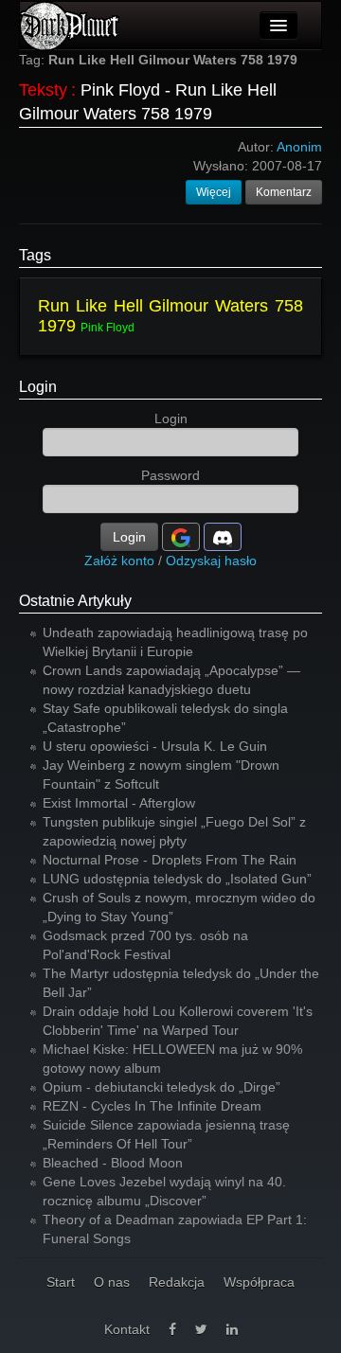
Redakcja (177, 1282)
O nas (112, 1282)
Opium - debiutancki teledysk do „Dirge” (161, 1087)
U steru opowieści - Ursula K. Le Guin (155, 746)
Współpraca (259, 1282)
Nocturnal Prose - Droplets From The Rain (169, 859)
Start (60, 1282)
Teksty (43, 89)
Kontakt (127, 1329)
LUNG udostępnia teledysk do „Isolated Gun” (177, 878)
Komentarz (284, 192)
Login (38, 387)
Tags (35, 255)
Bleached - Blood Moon (113, 1162)
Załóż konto (119, 560)
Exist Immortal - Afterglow (119, 802)
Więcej (213, 192)
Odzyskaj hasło (211, 560)
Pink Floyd (108, 327)
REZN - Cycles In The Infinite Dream (152, 1105)
